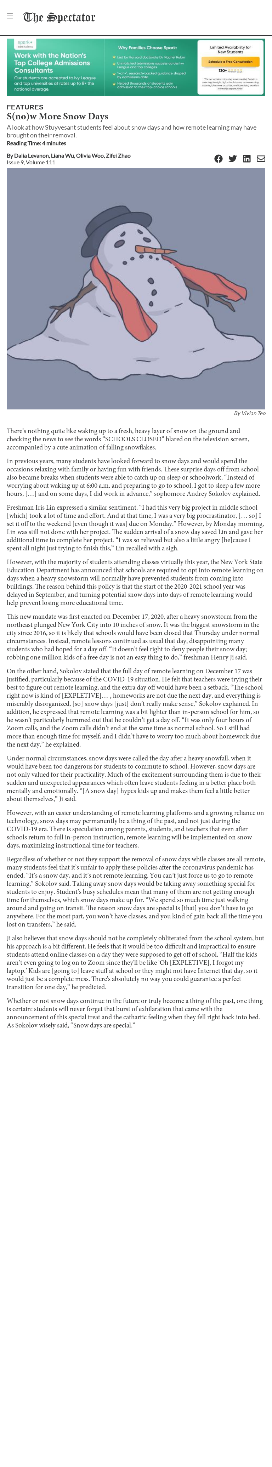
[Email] (261, 159)
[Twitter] (232, 159)
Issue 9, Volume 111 (31, 162)
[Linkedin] (247, 159)
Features (25, 107)
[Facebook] (218, 159)
